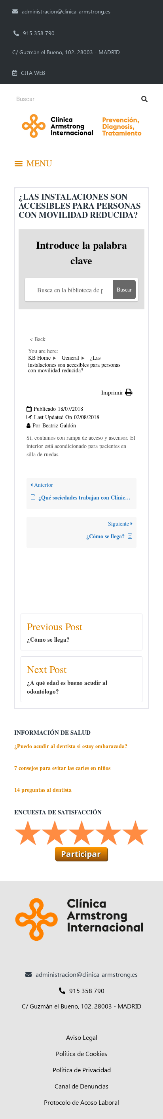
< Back (37, 339)
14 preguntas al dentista (43, 789)
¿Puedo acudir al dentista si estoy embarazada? (70, 746)
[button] (31, 163)
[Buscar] (144, 99)
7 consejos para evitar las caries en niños (62, 768)
